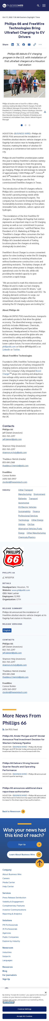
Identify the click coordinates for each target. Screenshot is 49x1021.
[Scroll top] (39, 863)
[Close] (45, 992)
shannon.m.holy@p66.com (15, 452)
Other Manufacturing (36, 533)
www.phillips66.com (21, 590)
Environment (39, 494)
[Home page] (13, 5)
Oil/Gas (31, 524)
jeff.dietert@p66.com (12, 439)
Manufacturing (24, 494)
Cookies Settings (24, 1009)
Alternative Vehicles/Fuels (30, 528)
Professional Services (28, 515)
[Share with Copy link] (35, 45)
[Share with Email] (29, 45)
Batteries (22, 498)
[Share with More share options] (40, 45)
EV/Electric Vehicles (27, 507)
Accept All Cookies (24, 1016)
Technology (23, 520)
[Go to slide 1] (22, 125)
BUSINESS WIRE (22, 133)
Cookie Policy (8, 1002)
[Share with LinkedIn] (13, 45)
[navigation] (43, 5)
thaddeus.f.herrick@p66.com (15, 465)
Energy (21, 533)
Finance (36, 511)
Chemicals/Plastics (26, 537)
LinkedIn (6, 349)
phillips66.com (9, 346)
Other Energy (37, 520)
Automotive (23, 503)
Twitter (16, 349)
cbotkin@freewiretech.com (15, 482)
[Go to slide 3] (29, 125)
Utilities (21, 524)
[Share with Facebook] (24, 45)
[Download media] (44, 111)
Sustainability (24, 511)
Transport (33, 498)
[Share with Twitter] (18, 45)
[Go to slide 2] (26, 125)
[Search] (38, 5)
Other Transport (25, 490)
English (7, 630)
